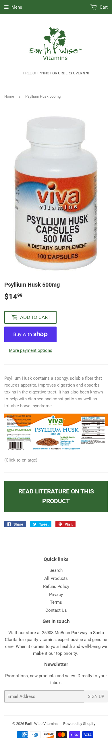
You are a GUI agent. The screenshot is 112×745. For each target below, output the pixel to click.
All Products (56, 578)
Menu (16, 7)
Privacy (56, 594)
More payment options (30, 350)
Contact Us (56, 610)
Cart (103, 7)
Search (56, 570)
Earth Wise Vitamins (41, 723)
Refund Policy (56, 586)
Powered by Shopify (79, 723)
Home (9, 96)
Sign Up (96, 696)
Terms (56, 602)
